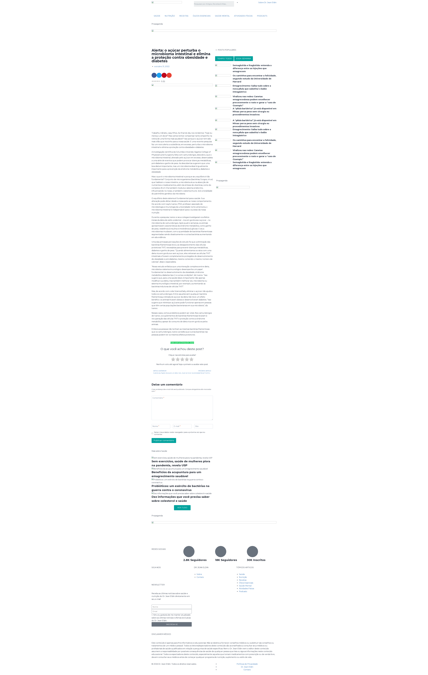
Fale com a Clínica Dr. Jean (182, 343)
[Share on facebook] (154, 75)
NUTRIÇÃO (170, 16)
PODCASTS (262, 16)
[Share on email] (169, 75)
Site (197, 426)
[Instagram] (160, 575)
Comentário (158, 398)
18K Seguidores (226, 560)
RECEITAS (183, 16)
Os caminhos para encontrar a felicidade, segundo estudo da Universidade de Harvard (254, 78)
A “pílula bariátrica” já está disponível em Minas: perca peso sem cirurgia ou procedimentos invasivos (254, 111)
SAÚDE (157, 16)
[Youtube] (166, 575)
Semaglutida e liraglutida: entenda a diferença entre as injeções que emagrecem (252, 68)
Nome (155, 426)
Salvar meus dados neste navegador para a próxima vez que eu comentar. (179, 433)
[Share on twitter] (159, 75)
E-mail (177, 426)
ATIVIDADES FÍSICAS (243, 16)
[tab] (224, 58)
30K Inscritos (256, 560)
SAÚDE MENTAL (222, 16)
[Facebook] (154, 575)
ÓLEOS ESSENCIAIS (202, 16)
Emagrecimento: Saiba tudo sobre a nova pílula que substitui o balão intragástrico (252, 89)
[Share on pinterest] (164, 75)
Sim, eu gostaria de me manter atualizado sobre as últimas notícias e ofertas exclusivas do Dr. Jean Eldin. (171, 618)
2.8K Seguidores (195, 560)
